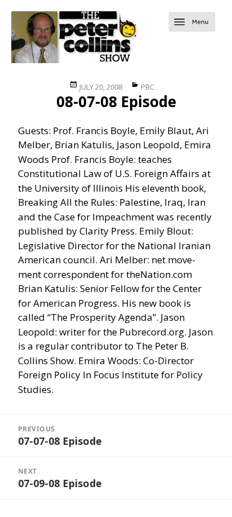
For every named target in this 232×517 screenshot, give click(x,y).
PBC (147, 87)
